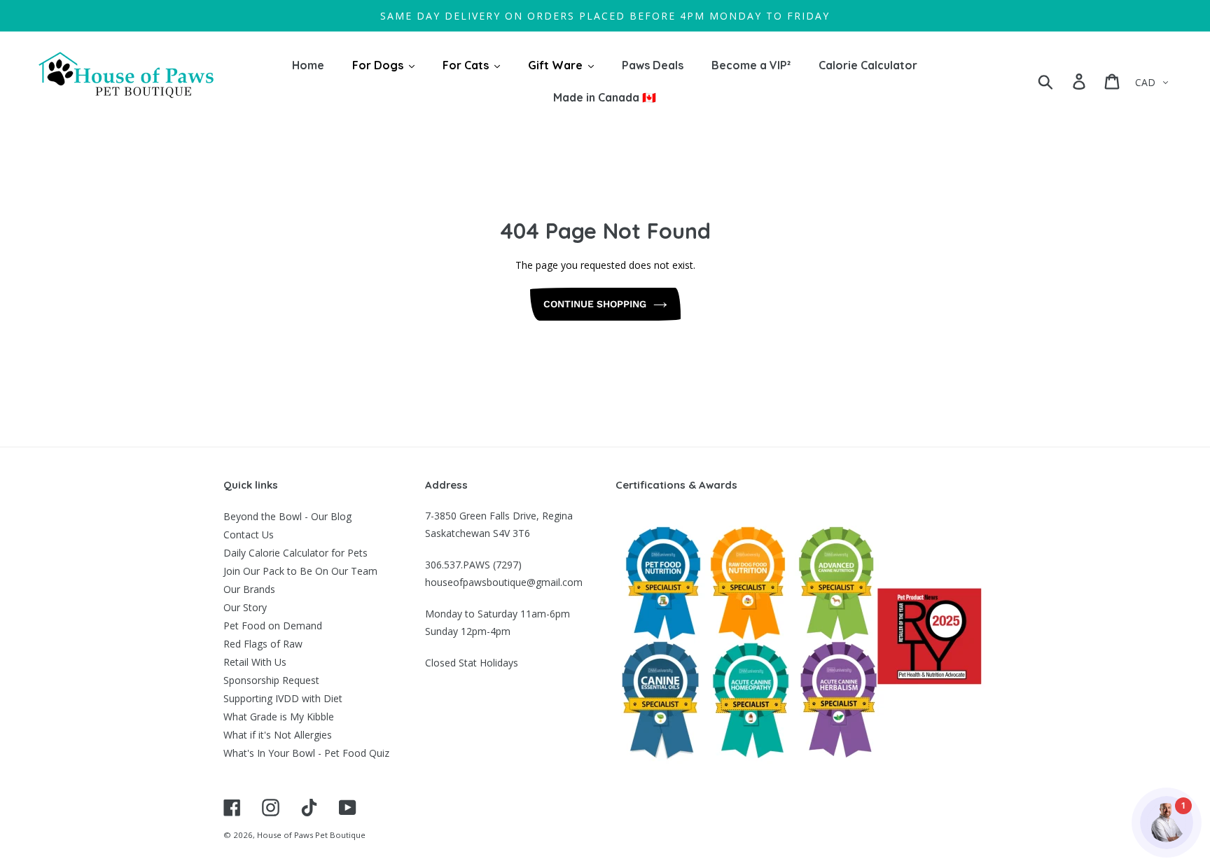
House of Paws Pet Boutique (311, 835)
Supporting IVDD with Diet (282, 698)
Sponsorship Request (271, 680)
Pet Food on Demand (272, 625)
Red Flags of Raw (262, 643)
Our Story (245, 607)
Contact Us (248, 534)
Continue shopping (594, 303)
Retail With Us (254, 662)
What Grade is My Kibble (278, 716)
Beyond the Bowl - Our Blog (287, 516)
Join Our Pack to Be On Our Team (300, 571)
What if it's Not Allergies (277, 734)
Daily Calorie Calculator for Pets (295, 552)
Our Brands (249, 589)
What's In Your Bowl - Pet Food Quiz (306, 753)
